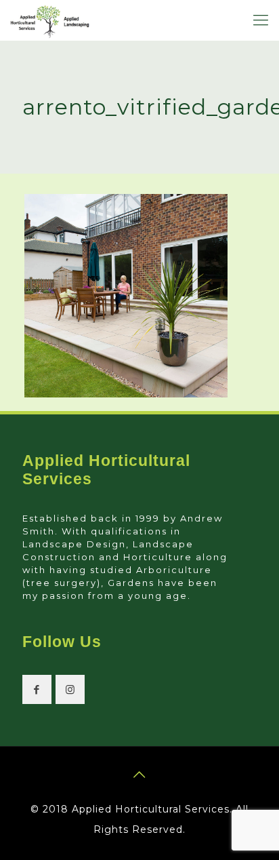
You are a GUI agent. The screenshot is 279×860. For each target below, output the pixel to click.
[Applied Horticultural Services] (49, 20)
